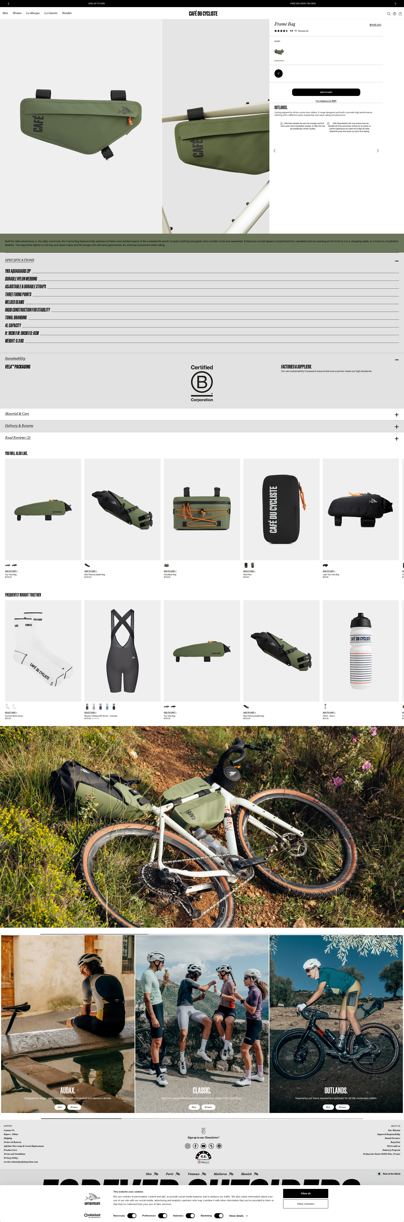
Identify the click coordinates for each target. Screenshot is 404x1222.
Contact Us (9, 1130)
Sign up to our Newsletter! (203, 1137)
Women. (74, 1107)
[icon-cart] (399, 13)
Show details (236, 1215)
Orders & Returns (12, 1142)
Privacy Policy (11, 1158)
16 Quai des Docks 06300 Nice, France (381, 1154)
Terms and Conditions (14, 1154)
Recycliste (395, 1142)
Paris (169, 1174)
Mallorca (220, 1174)
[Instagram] (187, 1146)
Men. (60, 1107)
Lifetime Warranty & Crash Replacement (24, 1146)
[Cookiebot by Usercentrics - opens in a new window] (92, 1215)
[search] (388, 13)
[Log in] (393, 13)
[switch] (162, 1215)
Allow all (306, 1193)
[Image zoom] (81, 126)
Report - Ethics (11, 1134)
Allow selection (305, 1203)
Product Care (10, 1150)
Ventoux (193, 1174)
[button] (326, 92)
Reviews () (303, 31)
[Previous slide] (8, 3)
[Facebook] (195, 1146)
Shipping (8, 1138)
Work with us (393, 1146)
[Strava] (211, 1146)
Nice (149, 1174)
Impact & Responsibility (388, 1134)
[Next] (397, 1027)
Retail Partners (392, 1138)
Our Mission (394, 1130)
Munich (246, 1174)
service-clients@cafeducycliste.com (21, 1162)
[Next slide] (395, 3)
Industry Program (391, 1150)
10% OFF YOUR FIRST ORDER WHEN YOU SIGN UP (202, 3)
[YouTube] (203, 1146)
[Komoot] (219, 1146)
